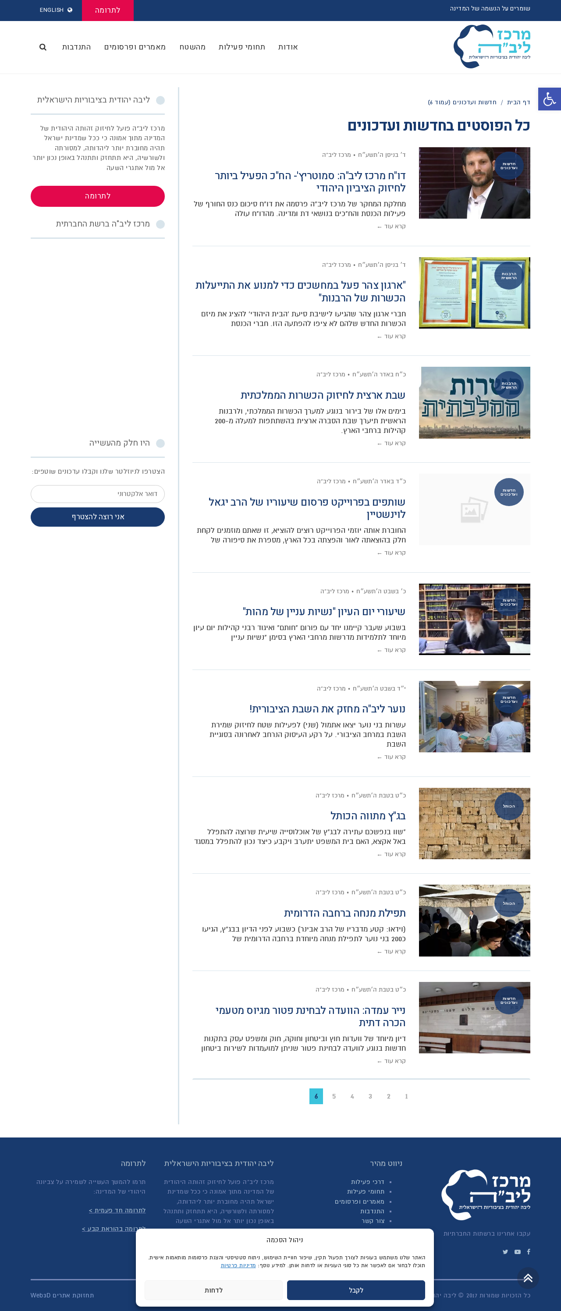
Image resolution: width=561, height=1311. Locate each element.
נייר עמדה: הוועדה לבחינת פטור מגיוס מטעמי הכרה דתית (311, 1017)
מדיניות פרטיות (238, 1265)
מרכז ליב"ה (336, 155)
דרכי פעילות (368, 1182)
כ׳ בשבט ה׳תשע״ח (381, 591)
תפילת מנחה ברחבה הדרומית (345, 913)
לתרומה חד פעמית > (117, 1210)
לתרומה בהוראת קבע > (114, 1229)
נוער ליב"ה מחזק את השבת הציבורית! (327, 709)
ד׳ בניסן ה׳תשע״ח (382, 155)
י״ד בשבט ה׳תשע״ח (379, 688)
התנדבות (372, 1211)
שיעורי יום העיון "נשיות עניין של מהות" (324, 612)
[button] (549, 99)
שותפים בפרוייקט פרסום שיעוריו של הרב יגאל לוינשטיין (307, 509)
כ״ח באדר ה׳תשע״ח (379, 374)
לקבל (356, 1290)
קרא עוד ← (391, 226)
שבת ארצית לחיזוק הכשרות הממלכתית (323, 395)
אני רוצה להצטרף (97, 516)
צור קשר (373, 1221)
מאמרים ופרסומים (360, 1201)
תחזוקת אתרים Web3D (62, 1295)
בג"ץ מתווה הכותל (368, 816)
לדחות (214, 1290)
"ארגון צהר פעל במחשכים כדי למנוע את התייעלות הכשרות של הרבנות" (300, 292)
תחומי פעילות (366, 1191)
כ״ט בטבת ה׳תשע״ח (379, 795)
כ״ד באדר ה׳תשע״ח (379, 481)
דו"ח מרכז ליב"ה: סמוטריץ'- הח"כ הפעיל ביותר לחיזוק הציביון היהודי (310, 182)
